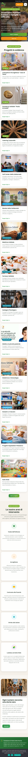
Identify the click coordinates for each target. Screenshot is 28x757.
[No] (26, 753)
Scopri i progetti (14, 34)
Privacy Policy (18, 1)
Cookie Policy (24, 1)
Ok (9, 755)
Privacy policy (17, 755)
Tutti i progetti (14, 495)
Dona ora (19, 4)
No (12, 755)
